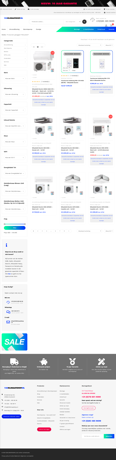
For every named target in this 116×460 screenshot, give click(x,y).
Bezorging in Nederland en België (14, 367)
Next (69, 231)
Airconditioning (14, 29)
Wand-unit (98, 145)
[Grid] (34, 47)
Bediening (63, 78)
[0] (112, 26)
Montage (77, 29)
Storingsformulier (89, 408)
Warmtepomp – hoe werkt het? (46, 415)
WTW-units (7, 55)
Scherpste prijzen (43, 367)
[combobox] (14, 78)
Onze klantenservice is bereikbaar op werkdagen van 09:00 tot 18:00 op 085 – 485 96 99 (76, 12)
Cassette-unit (72, 202)
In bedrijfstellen (88, 29)
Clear (74, 70)
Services (6, 61)
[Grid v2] (38, 47)
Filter (14, 228)
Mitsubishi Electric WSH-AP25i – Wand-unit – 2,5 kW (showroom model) (99, 150)
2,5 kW (35, 77)
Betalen (62, 414)
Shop (38, 394)
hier (9, 274)
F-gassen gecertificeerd (67, 423)
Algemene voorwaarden (27, 456)
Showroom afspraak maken (11, 416)
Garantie (111, 29)
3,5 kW (35, 74)
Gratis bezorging (34, 9)
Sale (36, 86)
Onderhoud (101, 29)
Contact (62, 426)
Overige (38, 29)
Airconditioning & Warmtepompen (47, 391)
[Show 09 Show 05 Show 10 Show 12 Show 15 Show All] (109, 45)
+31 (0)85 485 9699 (91, 421)
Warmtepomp (27, 29)
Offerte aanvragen (44, 429)
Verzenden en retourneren (67, 417)
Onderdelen (69, 78)
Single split (39, 145)
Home (4, 29)
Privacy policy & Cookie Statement (11, 456)
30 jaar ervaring (110, 9)
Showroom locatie (7, 9)
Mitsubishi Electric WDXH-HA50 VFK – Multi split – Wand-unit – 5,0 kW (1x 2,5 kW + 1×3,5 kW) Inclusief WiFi (43, 91)
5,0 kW (35, 197)
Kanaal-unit (43, 143)
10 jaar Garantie (72, 367)
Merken (6, 51)
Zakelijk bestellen (111, 12)
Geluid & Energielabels (43, 418)
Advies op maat (21, 9)
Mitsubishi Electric (44, 84)
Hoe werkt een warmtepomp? (93, 9)
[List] (42, 47)
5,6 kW (64, 138)
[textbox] (14, 78)
